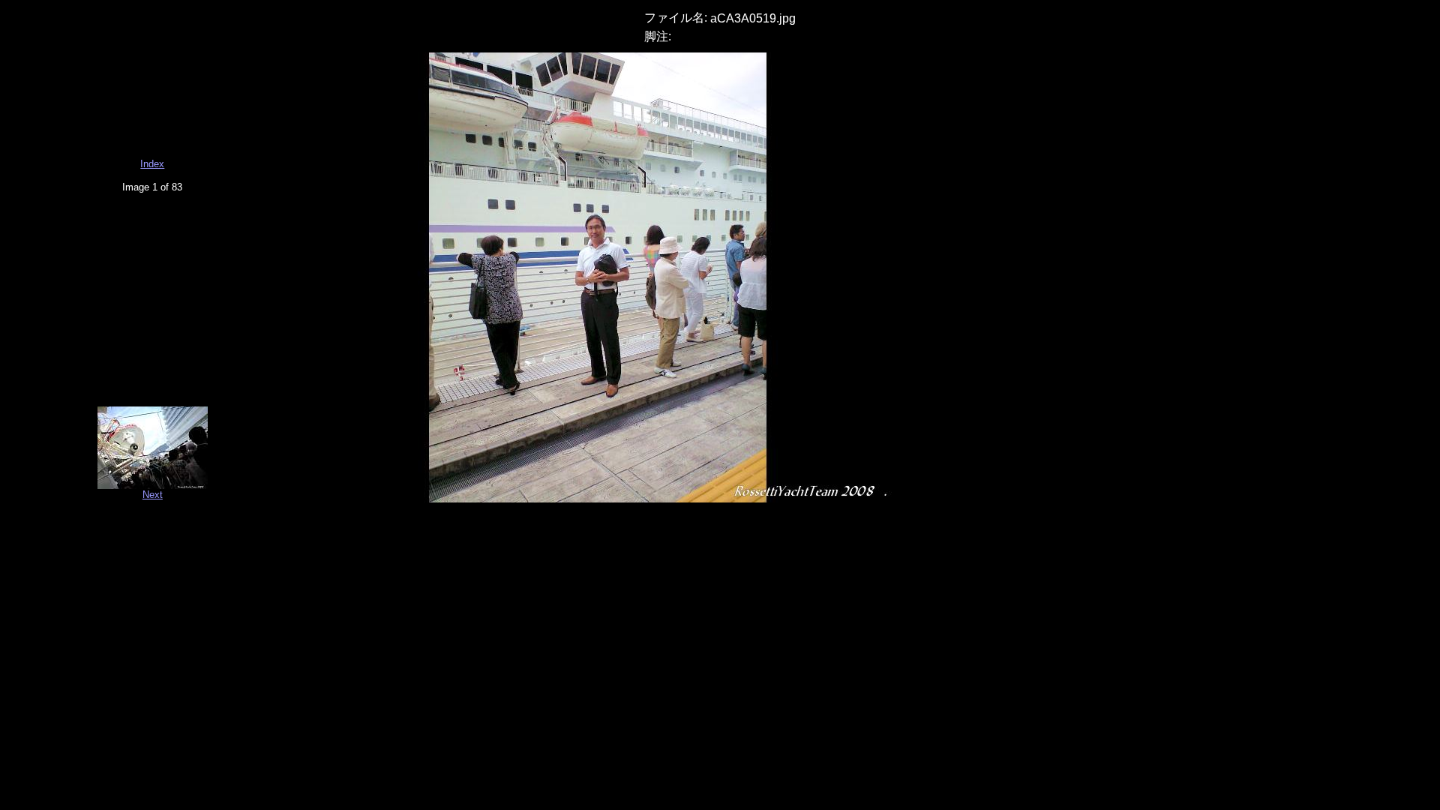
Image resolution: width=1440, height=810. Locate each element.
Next (152, 494)
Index (152, 164)
